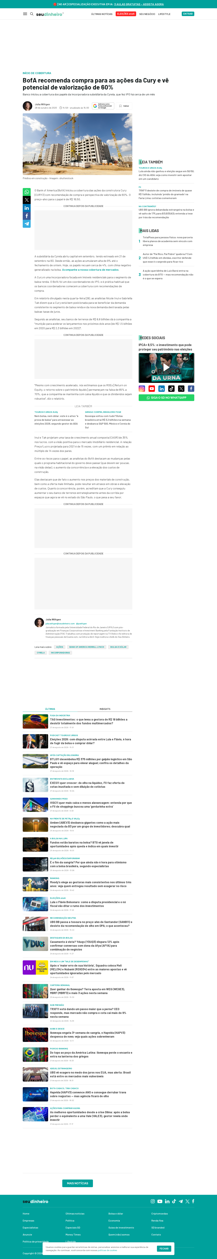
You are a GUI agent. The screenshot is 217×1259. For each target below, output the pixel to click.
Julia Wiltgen (42, 104)
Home (26, 1213)
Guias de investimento (121, 1227)
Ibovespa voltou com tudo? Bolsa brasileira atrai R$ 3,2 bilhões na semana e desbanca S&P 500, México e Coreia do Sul (108, 421)
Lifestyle (71, 1241)
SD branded (157, 1227)
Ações (59, 647)
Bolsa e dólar (118, 647)
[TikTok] (174, 1201)
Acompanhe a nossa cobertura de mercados (90, 269)
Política (70, 1220)
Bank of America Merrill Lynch (86, 647)
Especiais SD (73, 1227)
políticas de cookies (107, 1250)
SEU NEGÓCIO (147, 14)
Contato (156, 1234)
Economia (114, 1220)
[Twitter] (187, 1201)
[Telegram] (181, 1201)
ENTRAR (188, 14)
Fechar (164, 1248)
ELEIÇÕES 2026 (126, 14)
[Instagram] (153, 1201)
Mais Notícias (77, 1183)
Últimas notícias (75, 1213)
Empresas (28, 1220)
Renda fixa (157, 1220)
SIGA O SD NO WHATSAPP (168, 397)
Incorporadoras (60, 653)
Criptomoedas (159, 1213)
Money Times (73, 1234)
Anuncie (27, 1234)
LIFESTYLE (164, 14)
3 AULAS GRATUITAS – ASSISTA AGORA (139, 4)
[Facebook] (193, 1201)
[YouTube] (159, 1201)
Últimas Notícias (101, 14)
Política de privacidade (36, 1241)
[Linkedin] (167, 1201)
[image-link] (35, 721)
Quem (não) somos (118, 1234)
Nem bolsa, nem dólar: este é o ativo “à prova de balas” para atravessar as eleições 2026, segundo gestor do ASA (56, 419)
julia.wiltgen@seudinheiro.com (60, 623)
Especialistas (30, 1227)
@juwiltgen (81, 623)
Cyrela (41, 653)
